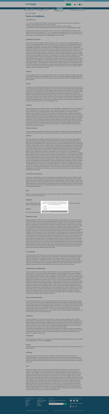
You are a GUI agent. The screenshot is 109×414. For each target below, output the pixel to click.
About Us (55, 410)
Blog (78, 8)
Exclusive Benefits (78, 10)
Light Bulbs (32, 8)
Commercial (53, 8)
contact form (48, 340)
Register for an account (42, 400)
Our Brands (39, 405)
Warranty (27, 404)
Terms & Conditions (81, 410)
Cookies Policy (64, 410)
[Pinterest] (77, 401)
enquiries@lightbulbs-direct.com (71, 0)
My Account (27, 400)
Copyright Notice (74, 410)
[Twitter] (74, 401)
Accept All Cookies (46, 211)
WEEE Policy (69, 410)
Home (26, 405)
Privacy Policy (59, 410)
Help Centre (82, 8)
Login (77, 4)
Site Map (39, 404)
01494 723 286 (81, 0)
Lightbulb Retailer (29, 10)
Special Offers (59, 8)
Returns (27, 402)
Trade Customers (40, 401)
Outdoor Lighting (46, 8)
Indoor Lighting (38, 8)
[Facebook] (71, 401)
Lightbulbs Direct (39, 410)
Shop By (26, 8)
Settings (44, 206)
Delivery (27, 401)
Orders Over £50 (43, 10)
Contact (38, 402)
